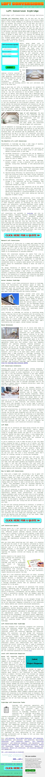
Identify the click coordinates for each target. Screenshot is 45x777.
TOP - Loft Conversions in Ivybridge (12, 752)
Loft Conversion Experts (20, 741)
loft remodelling (14, 724)
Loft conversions (6, 213)
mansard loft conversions (30, 245)
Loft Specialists (34, 743)
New (14, 764)
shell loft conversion (36, 101)
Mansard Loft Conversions (17, 747)
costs (35, 46)
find (6, 626)
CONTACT (35, 7)
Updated (18, 764)
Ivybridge (30, 213)
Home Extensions (6, 739)
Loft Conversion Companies (18, 743)
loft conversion (33, 53)
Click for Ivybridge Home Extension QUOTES (14, 363)
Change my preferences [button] (31, 772)
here (30, 650)
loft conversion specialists (29, 705)
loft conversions (28, 145)
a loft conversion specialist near (32, 677)
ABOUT (31, 7)
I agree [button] (27, 770)
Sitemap (2, 764)
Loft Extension (10, 738)
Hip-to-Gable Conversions (24, 738)
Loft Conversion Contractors (29, 744)
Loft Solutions (17, 739)
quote (39, 593)
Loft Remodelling (13, 744)
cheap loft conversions (8, 723)
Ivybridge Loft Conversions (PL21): (12, 18)
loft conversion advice (24, 716)
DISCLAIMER (40, 7)
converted (24, 90)
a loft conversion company (13, 675)
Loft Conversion (38, 738)
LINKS (27, 7)
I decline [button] (32, 770)
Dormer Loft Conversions (23, 746)
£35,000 (26, 59)
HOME (24, 7)
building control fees (22, 83)
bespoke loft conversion (16, 719)
